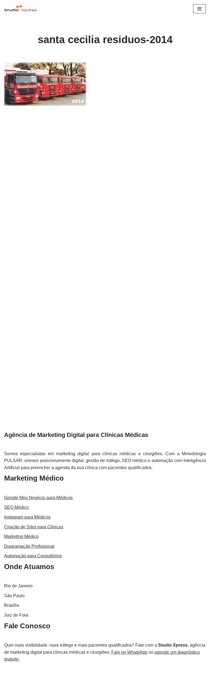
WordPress (121, 669)
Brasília (11, 605)
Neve (83, 669)
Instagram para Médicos (27, 517)
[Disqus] (105, 192)
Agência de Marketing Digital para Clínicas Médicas (76, 434)
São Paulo (14, 595)
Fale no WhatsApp (129, 652)
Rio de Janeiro (18, 586)
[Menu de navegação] (199, 8)
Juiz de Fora (16, 615)
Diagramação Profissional (29, 546)
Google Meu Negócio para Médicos (38, 497)
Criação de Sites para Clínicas (33, 527)
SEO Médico (16, 507)
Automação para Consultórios (33, 555)
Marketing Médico (34, 478)
